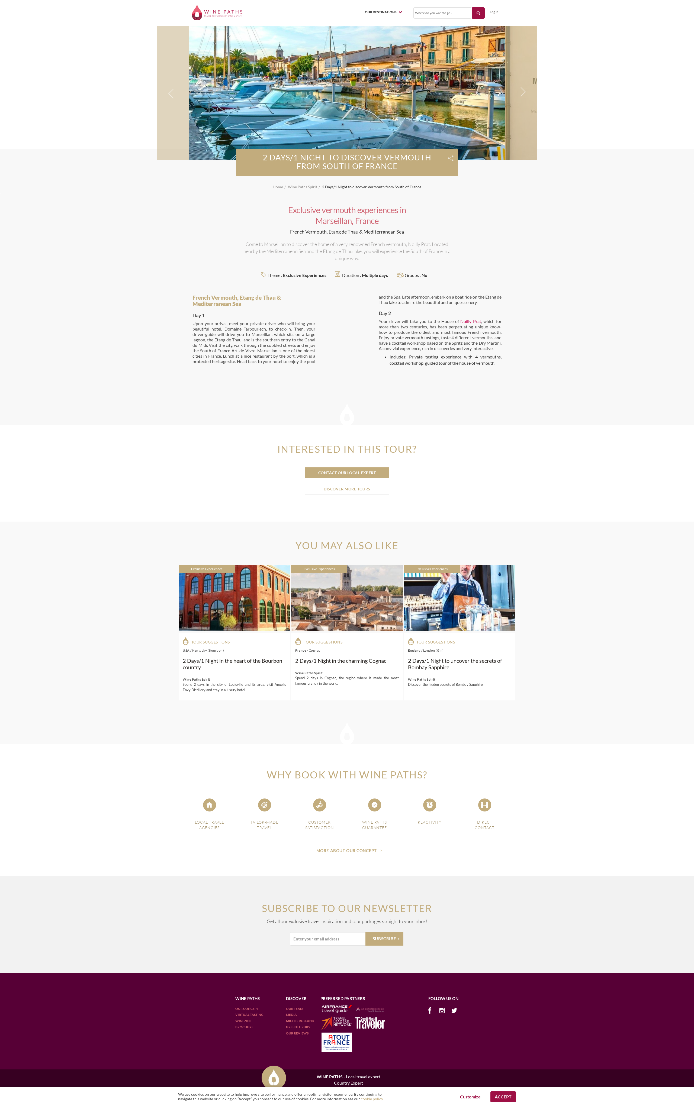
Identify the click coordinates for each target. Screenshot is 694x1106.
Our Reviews (297, 1033)
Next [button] (522, 92)
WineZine (243, 1021)
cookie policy (372, 1099)
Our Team (294, 1009)
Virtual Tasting (249, 1015)
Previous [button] (171, 95)
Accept (503, 1096)
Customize (470, 1096)
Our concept (247, 1009)
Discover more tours (347, 489)
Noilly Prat (470, 321)
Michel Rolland (300, 1021)
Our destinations (381, 12)
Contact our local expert (347, 472)
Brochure (244, 1027)
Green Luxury (298, 1027)
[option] (347, 92)
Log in (494, 12)
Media (291, 1015)
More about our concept (346, 850)
